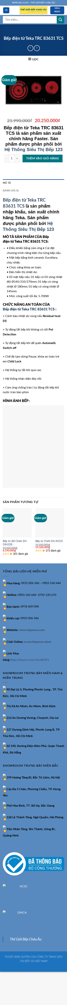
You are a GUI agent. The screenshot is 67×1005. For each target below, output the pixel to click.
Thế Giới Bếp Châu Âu (26, 939)
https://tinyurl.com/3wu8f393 (29, 659)
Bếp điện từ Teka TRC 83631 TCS (29, 309)
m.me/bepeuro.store (37, 641)
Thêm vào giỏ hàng (42, 158)
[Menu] (6, 10)
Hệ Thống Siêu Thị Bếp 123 (33, 149)
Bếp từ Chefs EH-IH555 (49, 541)
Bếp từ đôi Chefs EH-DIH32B (15, 543)
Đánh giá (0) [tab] (11, 191)
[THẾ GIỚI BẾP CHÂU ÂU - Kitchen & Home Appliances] (33, 10)
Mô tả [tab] (7, 183)
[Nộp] (60, 19)
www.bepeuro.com (32, 630)
